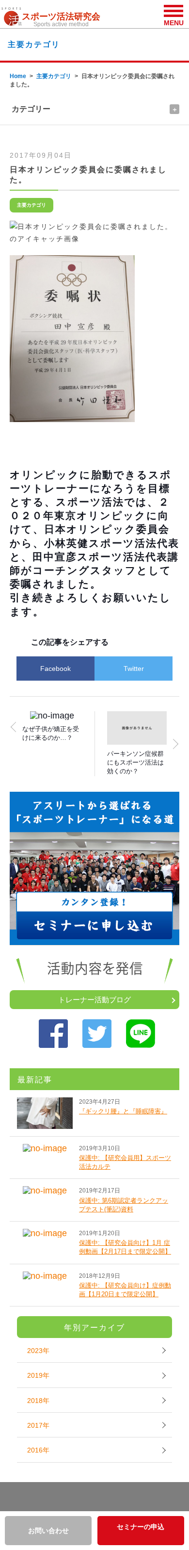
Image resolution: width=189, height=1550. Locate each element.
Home (18, 76)
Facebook (55, 668)
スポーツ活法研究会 (61, 20)
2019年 (38, 1375)
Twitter (134, 668)
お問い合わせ (48, 1530)
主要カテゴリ (53, 76)
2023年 (38, 1350)
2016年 (38, 1450)
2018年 (38, 1400)
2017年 (38, 1425)
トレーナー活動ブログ (94, 999)
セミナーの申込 (140, 1527)
